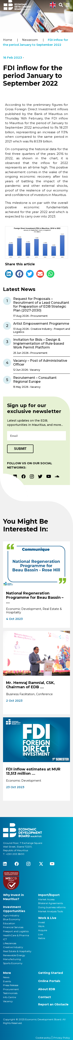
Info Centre (9, 997)
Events (7, 981)
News (6, 977)
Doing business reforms (51, 907)
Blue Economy (11, 919)
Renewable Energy (14, 955)
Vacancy (8, 1001)
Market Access (46, 899)
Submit (20, 448)
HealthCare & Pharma (16, 935)
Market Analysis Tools (50, 911)
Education (9, 923)
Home (7, 40)
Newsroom (30, 40)
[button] (9, 274)
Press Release (10, 985)
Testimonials (10, 993)
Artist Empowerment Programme (41, 324)
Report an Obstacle (53, 1004)
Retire (41, 938)
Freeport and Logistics (16, 931)
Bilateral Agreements (50, 903)
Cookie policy (43, 1037)
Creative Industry (13, 947)
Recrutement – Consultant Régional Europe (35, 379)
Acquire (42, 930)
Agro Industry (11, 915)
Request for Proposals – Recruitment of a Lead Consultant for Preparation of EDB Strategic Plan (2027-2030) (41, 304)
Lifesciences (9, 943)
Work (41, 926)
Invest (41, 922)
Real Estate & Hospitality (17, 951)
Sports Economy (13, 963)
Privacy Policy (61, 1037)
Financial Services (13, 927)
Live (40, 934)
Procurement (11, 989)
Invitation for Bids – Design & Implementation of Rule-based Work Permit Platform (38, 343)
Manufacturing (12, 959)
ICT (5, 939)
